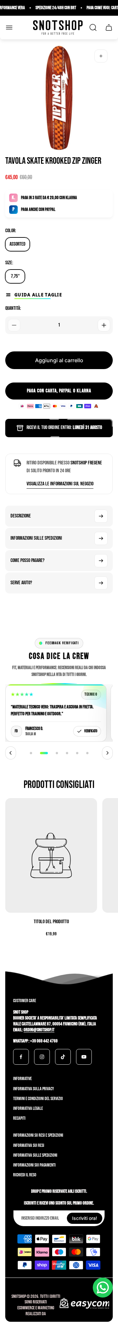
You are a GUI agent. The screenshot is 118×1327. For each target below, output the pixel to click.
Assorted (18, 244)
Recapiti (19, 1118)
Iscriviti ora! (84, 1218)
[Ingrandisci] (101, 56)
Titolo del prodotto (51, 922)
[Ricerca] (93, 27)
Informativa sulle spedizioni (35, 1155)
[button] (31, 753)
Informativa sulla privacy (33, 1089)
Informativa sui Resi (28, 1145)
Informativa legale (28, 1108)
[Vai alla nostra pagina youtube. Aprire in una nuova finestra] (84, 1057)
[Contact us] (103, 1288)
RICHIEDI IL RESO (24, 1175)
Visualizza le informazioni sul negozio (60, 484)
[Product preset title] (51, 855)
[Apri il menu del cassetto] (9, 27)
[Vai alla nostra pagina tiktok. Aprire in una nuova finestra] (63, 1057)
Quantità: (13, 308)
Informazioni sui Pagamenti (34, 1165)
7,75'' (15, 276)
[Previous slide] (10, 752)
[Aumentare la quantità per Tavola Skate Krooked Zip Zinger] (104, 325)
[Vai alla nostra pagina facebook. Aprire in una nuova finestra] (21, 1057)
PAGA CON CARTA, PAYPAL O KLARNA (59, 391)
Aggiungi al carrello (59, 360)
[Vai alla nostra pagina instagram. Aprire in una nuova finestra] (42, 1057)
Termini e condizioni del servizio (38, 1098)
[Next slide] (107, 752)
